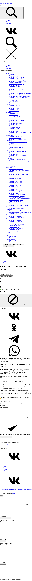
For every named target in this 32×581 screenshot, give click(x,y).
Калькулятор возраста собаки (16, 217)
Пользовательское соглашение (24, 444)
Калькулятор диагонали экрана (17, 159)
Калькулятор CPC (13, 115)
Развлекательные (10, 239)
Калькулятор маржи (14, 85)
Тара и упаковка (10, 143)
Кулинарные (9, 140)
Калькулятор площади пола (16, 152)
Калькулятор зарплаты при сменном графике (20, 132)
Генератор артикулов (14, 76)
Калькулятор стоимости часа (16, 90)
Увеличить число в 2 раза (15, 179)
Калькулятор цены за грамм (16, 123)
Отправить (3, 540)
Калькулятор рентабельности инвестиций (19, 96)
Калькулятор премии (14, 131)
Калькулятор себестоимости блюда (18, 142)
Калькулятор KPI (13, 74)
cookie (13, 493)
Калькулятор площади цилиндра (17, 196)
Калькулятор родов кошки (15, 220)
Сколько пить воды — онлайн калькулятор (20, 212)
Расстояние (9, 232)
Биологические (10, 206)
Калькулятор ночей (14, 229)
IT (6, 163)
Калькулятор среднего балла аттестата (18, 205)
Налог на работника (14, 111)
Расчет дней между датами (15, 231)
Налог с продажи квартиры (16, 147)
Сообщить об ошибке (8, 246)
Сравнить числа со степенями (16, 197)
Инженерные (9, 158)
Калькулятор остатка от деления (17, 194)
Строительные (9, 150)
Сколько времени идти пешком (17, 233)
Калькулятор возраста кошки (16, 221)
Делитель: (2, 274)
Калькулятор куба (13, 193)
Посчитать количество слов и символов (19, 170)
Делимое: (2, 273)
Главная (8, 64)
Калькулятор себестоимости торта (17, 139)
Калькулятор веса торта (15, 138)
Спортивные (9, 209)
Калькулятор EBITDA (14, 86)
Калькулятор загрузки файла (16, 165)
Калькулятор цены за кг (15, 124)
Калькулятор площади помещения (17, 155)
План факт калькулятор (15, 82)
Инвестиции (9, 92)
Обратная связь (20, 244)
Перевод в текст (10, 235)
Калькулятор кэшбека (14, 121)
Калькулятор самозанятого (15, 107)
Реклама (8, 21)
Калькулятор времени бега (15, 210)
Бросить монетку (13, 241)
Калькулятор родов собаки (15, 216)
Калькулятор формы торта (15, 136)
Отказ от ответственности (10, 446)
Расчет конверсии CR (14, 116)
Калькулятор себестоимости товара (18, 81)
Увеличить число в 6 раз (15, 185)
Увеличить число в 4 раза (15, 182)
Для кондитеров (10, 135)
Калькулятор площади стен (16, 156)
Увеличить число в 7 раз (15, 186)
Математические (10, 171)
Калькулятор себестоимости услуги (18, 80)
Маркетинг (9, 112)
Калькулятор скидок (14, 125)
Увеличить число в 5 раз (15, 183)
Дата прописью (13, 236)
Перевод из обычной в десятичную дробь (19, 198)
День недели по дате (14, 227)
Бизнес (7, 73)
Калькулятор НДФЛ (14, 108)
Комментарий (4, 407)
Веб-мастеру (9, 167)
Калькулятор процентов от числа (17, 202)
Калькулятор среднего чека (16, 89)
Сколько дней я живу (14, 225)
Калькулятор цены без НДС (16, 105)
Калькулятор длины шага (15, 213)
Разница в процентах (14, 127)
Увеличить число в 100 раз (15, 192)
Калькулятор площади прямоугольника (19, 177)
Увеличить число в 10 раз (15, 190)
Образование (9, 204)
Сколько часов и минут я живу (16, 224)
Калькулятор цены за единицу (16, 120)
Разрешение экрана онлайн (16, 169)
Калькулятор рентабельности (16, 77)
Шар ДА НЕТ (12, 240)
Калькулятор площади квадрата (17, 173)
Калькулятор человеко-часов (16, 78)
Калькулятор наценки (14, 128)
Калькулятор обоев (14, 154)
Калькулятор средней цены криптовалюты (20, 93)
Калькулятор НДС (13, 109)
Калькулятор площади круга (16, 200)
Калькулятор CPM (13, 113)
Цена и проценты (10, 117)
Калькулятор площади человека (17, 208)
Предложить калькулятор (9, 244)
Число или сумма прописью (16, 237)
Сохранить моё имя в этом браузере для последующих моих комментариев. (15, 433)
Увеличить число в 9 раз (15, 189)
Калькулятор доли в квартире (16, 148)
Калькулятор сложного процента (17, 103)
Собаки (8, 214)
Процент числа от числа (15, 201)
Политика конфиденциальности (8, 444)
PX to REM (12, 166)
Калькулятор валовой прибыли (17, 88)
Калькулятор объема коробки (16, 144)
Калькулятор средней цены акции (17, 94)
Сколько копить (13, 100)
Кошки (7, 219)
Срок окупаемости (13, 101)
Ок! (1, 496)
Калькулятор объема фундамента (17, 151)
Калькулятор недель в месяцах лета (18, 228)
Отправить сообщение (6, 517)
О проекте (8, 20)
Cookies (2, 446)
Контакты (8, 23)
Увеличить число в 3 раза (15, 181)
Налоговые (9, 104)
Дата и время (9, 223)
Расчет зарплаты (13, 134)
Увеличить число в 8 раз (15, 187)
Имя (1, 420)
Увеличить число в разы (15, 178)
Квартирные (9, 146)
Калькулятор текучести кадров (16, 84)
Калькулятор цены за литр (15, 119)
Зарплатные (9, 129)
